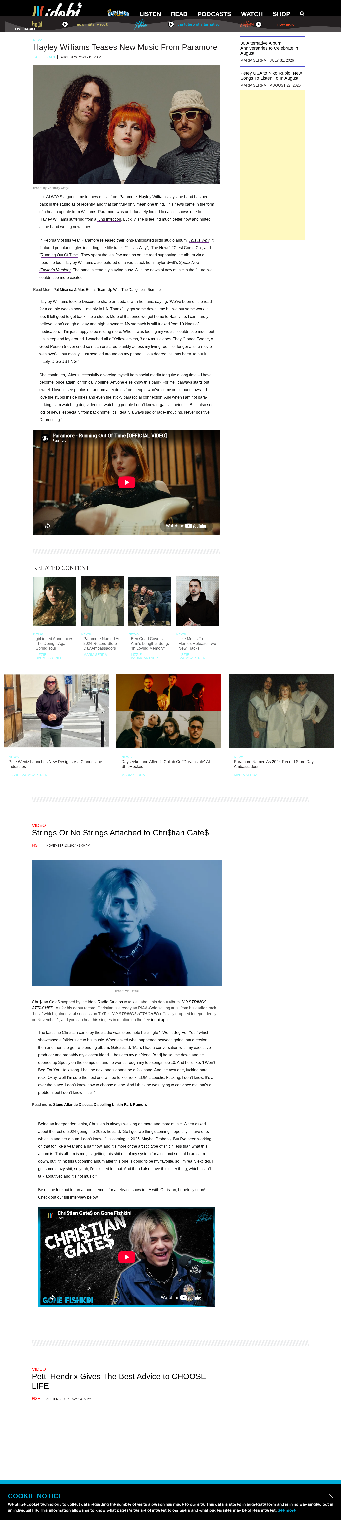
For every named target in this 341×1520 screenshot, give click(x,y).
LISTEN (150, 14)
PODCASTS (214, 14)
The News (160, 248)
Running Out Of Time (59, 255)
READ (179, 14)
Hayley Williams (153, 197)
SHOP (281, 14)
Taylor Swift (165, 262)
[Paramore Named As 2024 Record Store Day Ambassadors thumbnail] (102, 601)
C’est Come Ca (187, 248)
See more (287, 1510)
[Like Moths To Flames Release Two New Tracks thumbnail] (197, 601)
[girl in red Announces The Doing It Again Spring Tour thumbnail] (54, 601)
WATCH (252, 14)
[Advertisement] (272, 165)
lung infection (109, 219)
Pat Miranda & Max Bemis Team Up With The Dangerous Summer (107, 289)
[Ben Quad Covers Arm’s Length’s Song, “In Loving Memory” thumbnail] (149, 601)
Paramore (128, 197)
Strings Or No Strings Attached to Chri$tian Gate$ (120, 832)
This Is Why (199, 240)
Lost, (37, 1014)
